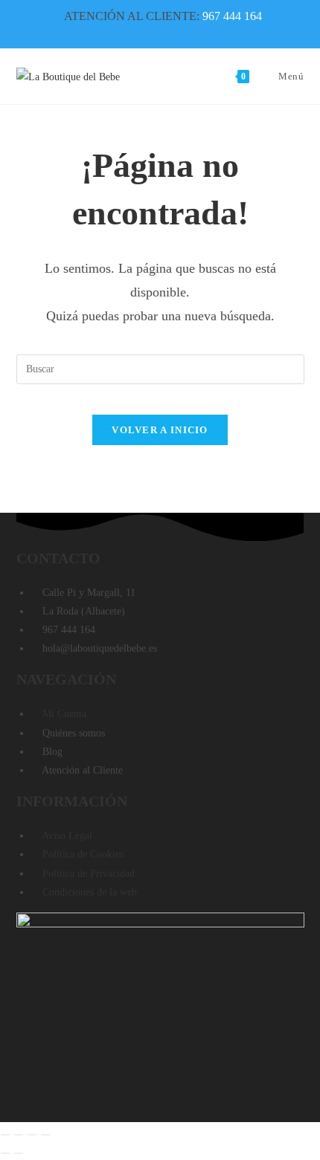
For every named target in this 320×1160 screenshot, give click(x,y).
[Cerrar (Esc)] (45, 1134)
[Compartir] (32, 1134)
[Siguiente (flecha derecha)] (18, 1153)
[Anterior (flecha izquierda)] (5, 1153)
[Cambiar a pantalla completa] (18, 1134)
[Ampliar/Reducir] (5, 1134)
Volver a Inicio (160, 429)
